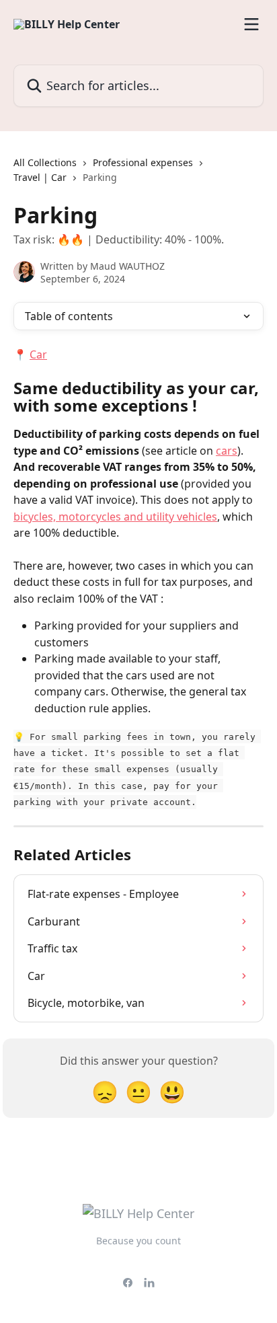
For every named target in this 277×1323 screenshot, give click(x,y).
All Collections (45, 162)
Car (38, 354)
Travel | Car (40, 177)
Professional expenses (143, 162)
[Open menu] (251, 24)
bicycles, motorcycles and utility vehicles (115, 516)
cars (226, 450)
